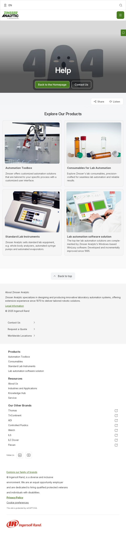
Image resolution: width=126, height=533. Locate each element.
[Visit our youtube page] (29, 455)
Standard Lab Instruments (21, 366)
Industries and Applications (22, 388)
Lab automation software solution (26, 371)
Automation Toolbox (19, 356)
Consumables (15, 361)
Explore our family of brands (22, 472)
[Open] (120, 15)
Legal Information (14, 305)
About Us (13, 383)
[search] (121, 5)
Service (12, 397)
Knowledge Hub (17, 393)
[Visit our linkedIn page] (20, 455)
